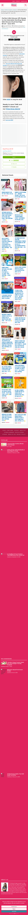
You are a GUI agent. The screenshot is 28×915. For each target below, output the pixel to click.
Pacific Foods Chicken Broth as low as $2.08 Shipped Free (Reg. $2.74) (20, 269)
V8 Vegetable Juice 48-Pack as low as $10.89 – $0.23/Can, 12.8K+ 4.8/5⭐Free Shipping (7, 393)
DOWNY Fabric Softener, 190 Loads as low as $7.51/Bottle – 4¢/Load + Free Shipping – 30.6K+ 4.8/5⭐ (7, 272)
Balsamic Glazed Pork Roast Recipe (15, 670)
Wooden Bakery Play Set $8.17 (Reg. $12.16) (7, 193)
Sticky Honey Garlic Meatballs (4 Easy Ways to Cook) (16, 450)
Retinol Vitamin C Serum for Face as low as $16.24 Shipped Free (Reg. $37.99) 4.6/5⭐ (19, 393)
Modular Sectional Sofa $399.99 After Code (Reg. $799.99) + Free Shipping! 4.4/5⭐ (7, 417)
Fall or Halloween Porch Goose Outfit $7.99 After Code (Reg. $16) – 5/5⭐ (7, 369)
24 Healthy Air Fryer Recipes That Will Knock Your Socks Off (15, 554)
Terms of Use (12, 434)
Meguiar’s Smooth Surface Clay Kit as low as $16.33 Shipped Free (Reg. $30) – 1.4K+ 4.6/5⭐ (7, 318)
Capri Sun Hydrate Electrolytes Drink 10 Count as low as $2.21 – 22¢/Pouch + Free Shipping (20, 369)
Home (2, 9)
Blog (14, 1)
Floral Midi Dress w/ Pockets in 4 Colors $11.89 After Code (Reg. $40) (20, 320)
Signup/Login (24, 1)
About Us (22, 430)
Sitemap (4, 434)
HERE (8, 99)
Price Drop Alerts (13, 109)
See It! (14, 157)
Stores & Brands (9, 432)
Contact (18, 1)
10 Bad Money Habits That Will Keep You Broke (15, 774)
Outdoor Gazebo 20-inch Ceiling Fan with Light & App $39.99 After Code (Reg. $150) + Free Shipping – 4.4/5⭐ (7, 216)
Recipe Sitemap (19, 432)
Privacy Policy (21, 434)
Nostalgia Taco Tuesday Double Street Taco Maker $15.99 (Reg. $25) (20, 217)
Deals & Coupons (8, 9)
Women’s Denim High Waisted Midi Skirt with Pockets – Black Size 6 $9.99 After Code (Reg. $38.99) (20, 344)
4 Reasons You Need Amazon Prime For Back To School (7, 296)
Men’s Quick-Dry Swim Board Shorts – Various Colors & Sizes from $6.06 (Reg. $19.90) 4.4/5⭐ (20, 418)
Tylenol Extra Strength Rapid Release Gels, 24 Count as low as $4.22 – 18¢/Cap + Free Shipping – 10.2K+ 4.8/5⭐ (19, 294)
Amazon (15, 9)
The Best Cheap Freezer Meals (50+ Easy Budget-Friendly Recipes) (15, 663)
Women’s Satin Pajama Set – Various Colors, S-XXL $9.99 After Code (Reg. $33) (20, 194)
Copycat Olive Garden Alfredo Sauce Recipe (15, 444)
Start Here (10, 430)
